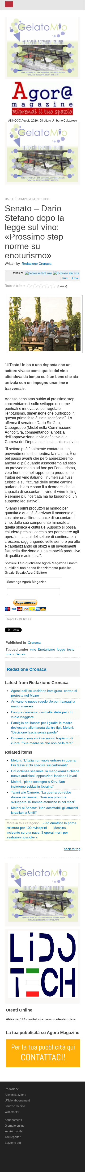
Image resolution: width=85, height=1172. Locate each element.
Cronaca (34, 642)
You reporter (13, 1137)
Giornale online (15, 1125)
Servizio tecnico (15, 1106)
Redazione (12, 1089)
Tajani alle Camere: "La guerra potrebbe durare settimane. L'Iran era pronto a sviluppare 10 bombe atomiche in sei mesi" (43, 797)
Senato (21, 654)
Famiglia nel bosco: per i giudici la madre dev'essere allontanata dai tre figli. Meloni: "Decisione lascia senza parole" (42, 727)
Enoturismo (46, 649)
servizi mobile (13, 1131)
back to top (72, 849)
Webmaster (12, 1112)
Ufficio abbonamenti (17, 1100)
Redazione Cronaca (36, 263)
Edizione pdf (13, 1142)
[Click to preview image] (45, 324)
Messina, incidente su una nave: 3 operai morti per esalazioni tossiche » (37, 832)
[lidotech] (43, 963)
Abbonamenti (13, 1120)
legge (61, 649)
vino (33, 649)
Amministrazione (15, 1094)
